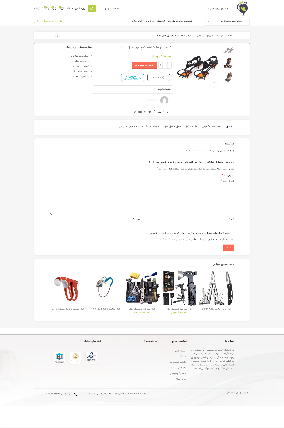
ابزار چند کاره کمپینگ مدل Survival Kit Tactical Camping (142, 310)
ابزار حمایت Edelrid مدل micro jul (105, 310)
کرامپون (198, 35)
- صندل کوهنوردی (178, 373)
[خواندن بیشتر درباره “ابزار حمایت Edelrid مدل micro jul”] (89, 283)
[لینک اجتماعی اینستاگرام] (145, 111)
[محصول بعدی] (53, 35)
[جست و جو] (92, 8)
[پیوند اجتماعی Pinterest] (135, 111)
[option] (228, 50)
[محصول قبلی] (59, 35)
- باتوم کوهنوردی (178, 367)
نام (231, 219)
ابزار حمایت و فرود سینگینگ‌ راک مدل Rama (68, 310)
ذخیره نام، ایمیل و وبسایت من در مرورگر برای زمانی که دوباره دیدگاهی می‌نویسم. (190, 233)
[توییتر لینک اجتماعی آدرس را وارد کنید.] (149, 111)
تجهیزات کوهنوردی (215, 35)
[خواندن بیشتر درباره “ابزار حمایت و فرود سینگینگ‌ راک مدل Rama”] (52, 283)
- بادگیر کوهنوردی (178, 362)
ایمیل (136, 219)
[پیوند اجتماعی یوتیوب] (140, 111)
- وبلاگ (183, 356)
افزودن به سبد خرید (144, 65)
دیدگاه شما (227, 181)
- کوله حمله (181, 379)
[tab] (229, 125)
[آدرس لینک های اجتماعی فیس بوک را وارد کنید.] (154, 111)
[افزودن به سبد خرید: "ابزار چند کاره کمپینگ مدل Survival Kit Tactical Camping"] (127, 283)
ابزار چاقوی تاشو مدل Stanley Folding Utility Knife (216, 310)
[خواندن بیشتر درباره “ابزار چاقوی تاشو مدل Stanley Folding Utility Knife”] (201, 283)
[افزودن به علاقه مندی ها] (201, 275)
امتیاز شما (228, 175)
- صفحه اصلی (180, 350)
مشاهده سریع (201, 290)
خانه (229, 35)
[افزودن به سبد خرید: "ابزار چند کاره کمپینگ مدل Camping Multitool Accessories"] (164, 283)
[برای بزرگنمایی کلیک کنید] (214, 83)
